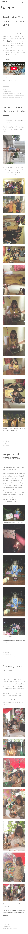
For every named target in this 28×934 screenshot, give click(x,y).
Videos (9, 91)
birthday (7, 443)
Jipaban (4, 643)
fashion (7, 93)
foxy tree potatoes (13, 97)
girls (15, 95)
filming (19, 93)
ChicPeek (16, 93)
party (18, 443)
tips (8, 95)
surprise (11, 93)
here (8, 41)
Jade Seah (4, 1)
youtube (4, 95)
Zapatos (19, 910)
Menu (23, 2)
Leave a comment (6, 99)
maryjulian (15, 640)
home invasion (20, 97)
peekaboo (11, 95)
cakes (11, 443)
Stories (9, 441)
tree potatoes (19, 95)
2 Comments (6, 930)
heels (23, 910)
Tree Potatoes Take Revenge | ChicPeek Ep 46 (13, 21)
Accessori (13, 912)
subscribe (13, 80)
